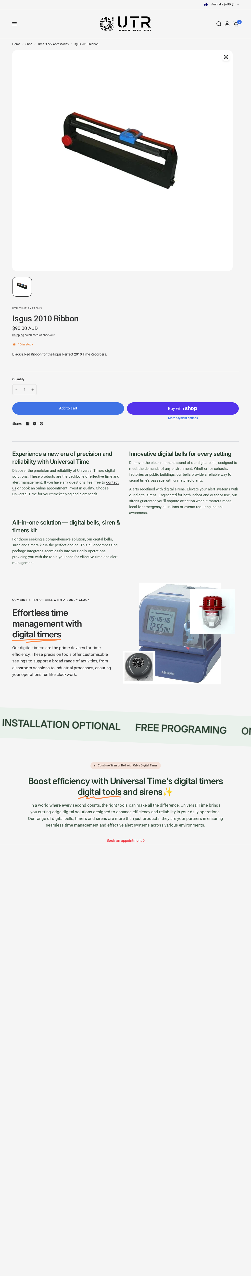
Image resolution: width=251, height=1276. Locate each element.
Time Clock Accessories (53, 44)
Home (16, 44)
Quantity (18, 379)
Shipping (18, 335)
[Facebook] (28, 424)
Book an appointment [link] (124, 840)
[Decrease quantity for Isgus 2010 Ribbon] (16, 389)
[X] (35, 424)
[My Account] (227, 23)
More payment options (183, 418)
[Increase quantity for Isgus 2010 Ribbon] (33, 389)
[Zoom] (226, 57)
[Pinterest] (41, 424)
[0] (235, 23)
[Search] (219, 23)
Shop (28, 44)
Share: (17, 423)
